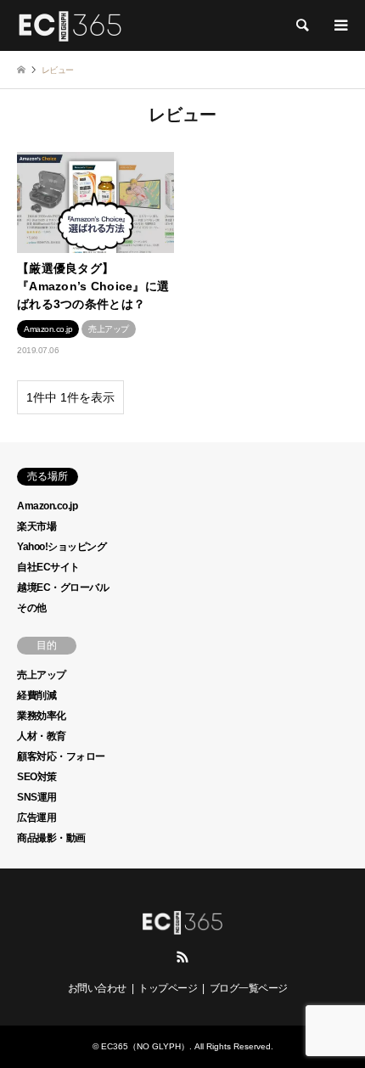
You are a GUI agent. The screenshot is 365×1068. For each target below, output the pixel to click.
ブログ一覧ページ (249, 988)
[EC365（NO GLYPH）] (70, 25)
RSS (182, 957)
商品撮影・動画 (51, 838)
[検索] (301, 25)
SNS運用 (37, 797)
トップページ (167, 988)
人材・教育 (41, 736)
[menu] (339, 25)
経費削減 (36, 695)
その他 (32, 608)
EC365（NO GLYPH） (145, 1046)
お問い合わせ (97, 988)
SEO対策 (37, 777)
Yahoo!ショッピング (61, 547)
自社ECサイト (48, 567)
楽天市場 (36, 526)
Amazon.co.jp (47, 506)
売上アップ (41, 675)
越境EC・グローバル (63, 587)
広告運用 (36, 817)
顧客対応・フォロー (61, 756)
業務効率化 (41, 716)
